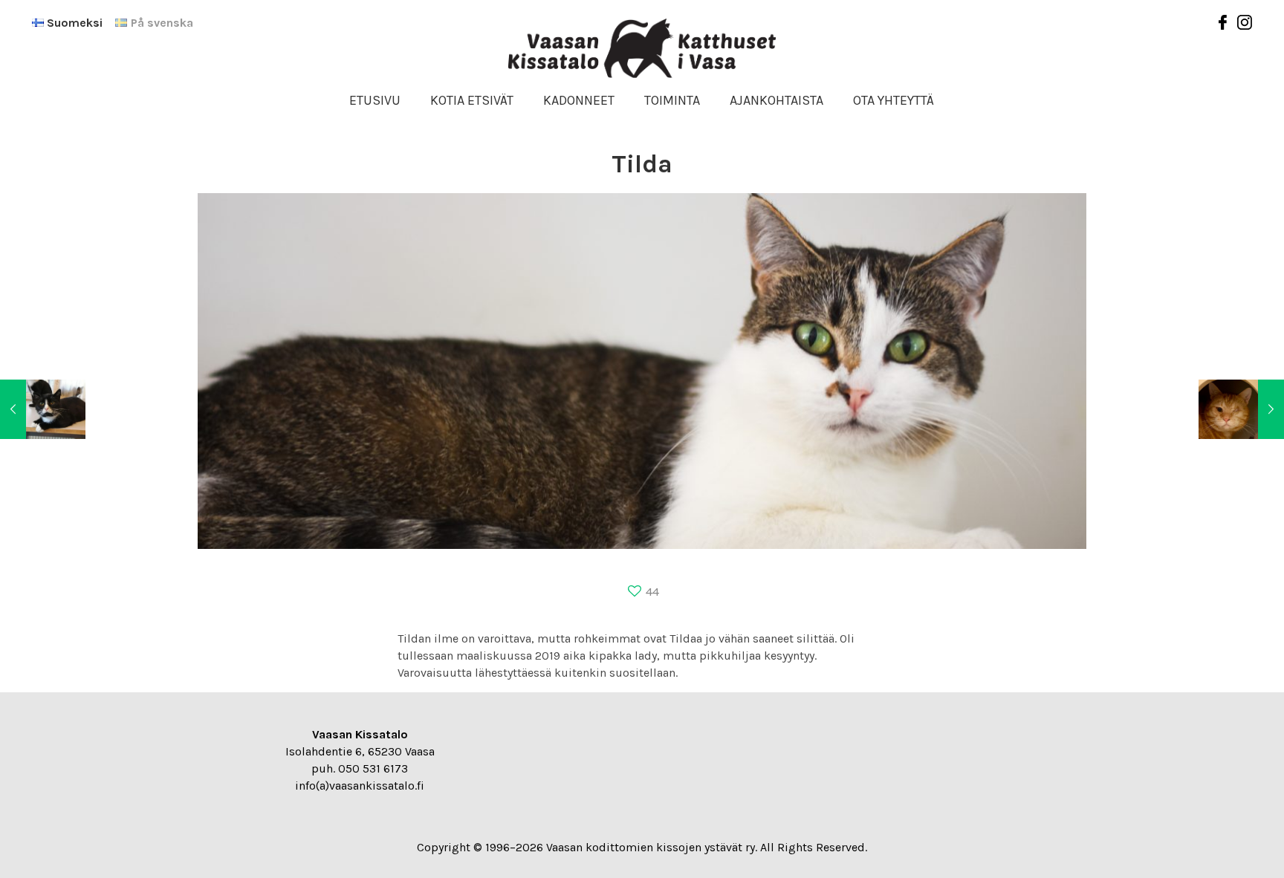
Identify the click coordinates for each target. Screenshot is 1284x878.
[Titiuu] (1241, 409)
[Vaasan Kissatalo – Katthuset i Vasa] (642, 48)
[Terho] (42, 409)
